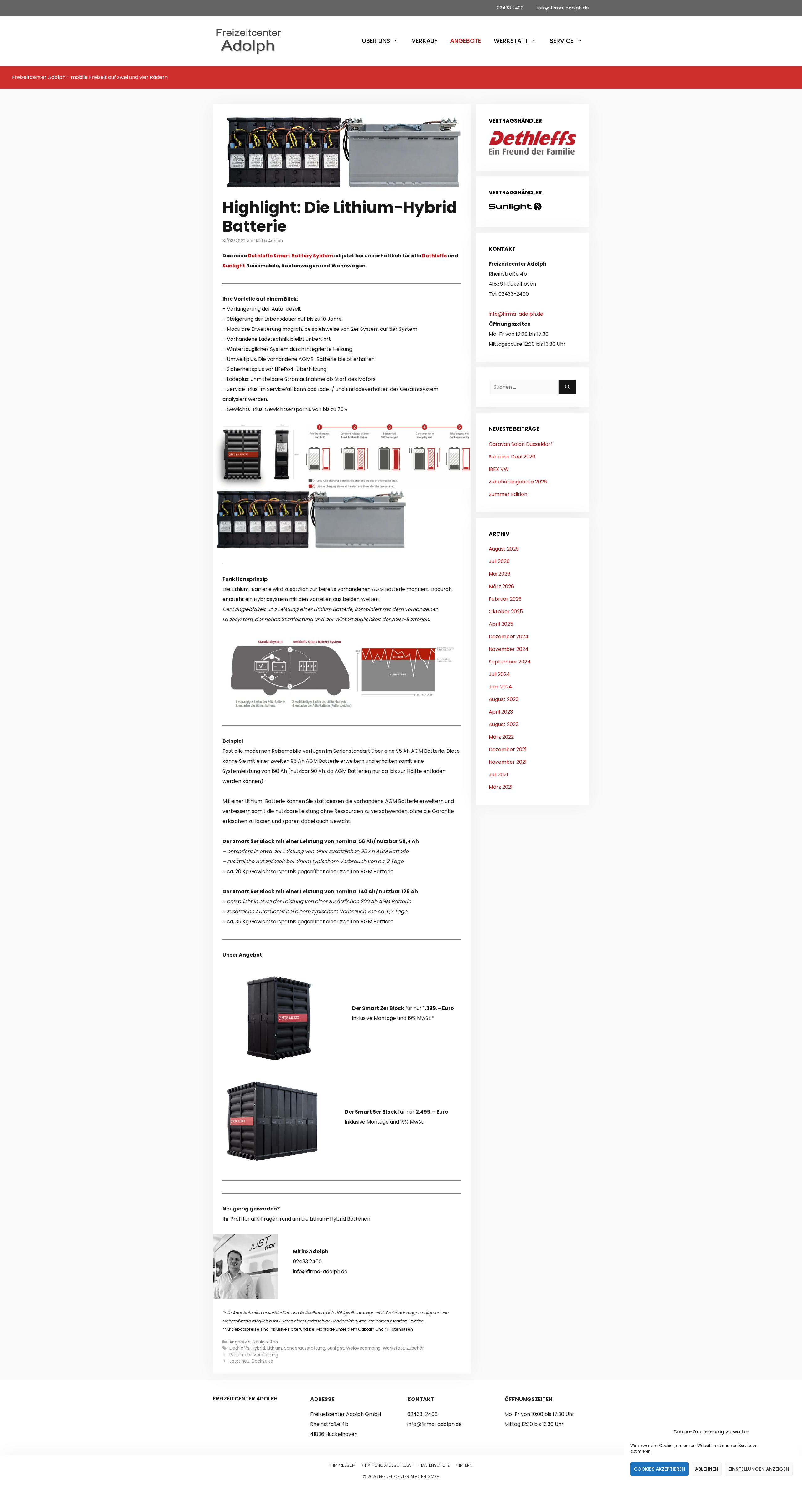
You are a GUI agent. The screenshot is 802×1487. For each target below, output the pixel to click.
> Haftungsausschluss (387, 1465)
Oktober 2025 (506, 611)
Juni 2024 (500, 686)
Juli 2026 (499, 561)
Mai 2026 (499, 573)
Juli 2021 (498, 774)
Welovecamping (363, 1348)
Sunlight (234, 265)
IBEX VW (499, 469)
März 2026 (501, 586)
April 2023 (501, 711)
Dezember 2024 (509, 636)
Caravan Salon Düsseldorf (520, 444)
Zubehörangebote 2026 (518, 481)
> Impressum (343, 1465)
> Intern (464, 1465)
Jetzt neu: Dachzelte (251, 1361)
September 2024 (510, 661)
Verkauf (425, 41)
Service (562, 41)
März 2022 (501, 737)
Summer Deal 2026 (512, 456)
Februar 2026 (505, 599)
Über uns (376, 41)
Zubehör (415, 1348)
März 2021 (501, 787)
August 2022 (503, 724)
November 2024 (509, 649)
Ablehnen (706, 1469)
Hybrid (258, 1348)
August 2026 (504, 548)
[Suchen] (567, 387)
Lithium (274, 1348)
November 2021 (508, 762)
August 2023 (503, 699)
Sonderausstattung (304, 1348)
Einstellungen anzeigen (758, 1469)
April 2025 (501, 624)
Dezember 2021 (508, 749)
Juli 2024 (499, 674)
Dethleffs (435, 255)
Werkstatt (511, 41)
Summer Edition (508, 494)
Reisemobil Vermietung (253, 1355)
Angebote (465, 41)
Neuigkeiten (265, 1342)
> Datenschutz (434, 1465)
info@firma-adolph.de (516, 314)
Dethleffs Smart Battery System (290, 255)
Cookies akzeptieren (659, 1469)
